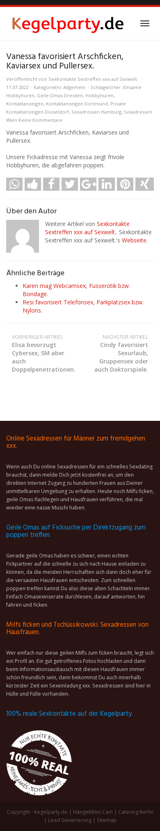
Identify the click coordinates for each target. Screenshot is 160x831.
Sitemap (107, 820)
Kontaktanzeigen (24, 103)
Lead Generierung (69, 820)
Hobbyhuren (99, 95)
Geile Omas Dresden (60, 95)
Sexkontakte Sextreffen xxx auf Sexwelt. (93, 79)
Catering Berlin (135, 811)
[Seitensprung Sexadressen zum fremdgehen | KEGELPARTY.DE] (67, 23)
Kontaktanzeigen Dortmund (77, 103)
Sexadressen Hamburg (96, 112)
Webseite (134, 240)
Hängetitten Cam (93, 811)
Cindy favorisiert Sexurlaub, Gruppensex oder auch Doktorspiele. (121, 353)
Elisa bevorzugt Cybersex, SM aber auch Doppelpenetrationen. (43, 353)
